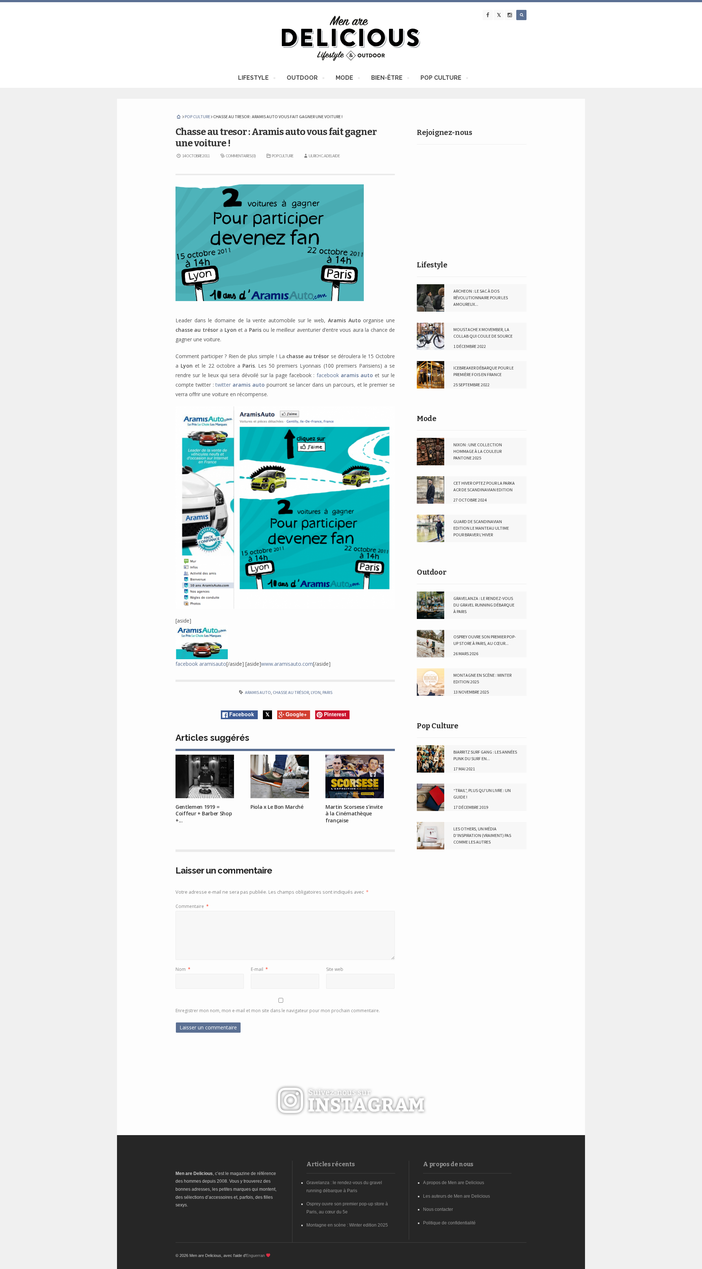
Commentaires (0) (241, 155)
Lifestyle (432, 264)
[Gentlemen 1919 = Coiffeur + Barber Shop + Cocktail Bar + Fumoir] (205, 776)
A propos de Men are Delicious (453, 1182)
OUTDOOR (302, 78)
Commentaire (192, 906)
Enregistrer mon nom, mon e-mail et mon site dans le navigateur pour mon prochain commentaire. (278, 1010)
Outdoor (431, 572)
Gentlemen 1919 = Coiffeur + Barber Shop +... (204, 813)
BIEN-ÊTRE (387, 78)
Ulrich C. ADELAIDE (324, 155)
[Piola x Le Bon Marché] (279, 776)
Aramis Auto (258, 692)
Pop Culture (437, 725)
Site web (334, 969)
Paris (327, 692)
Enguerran (255, 1255)
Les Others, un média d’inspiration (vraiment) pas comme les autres (482, 835)
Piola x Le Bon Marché (276, 807)
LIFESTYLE (253, 78)
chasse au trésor (291, 692)
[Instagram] (510, 15)
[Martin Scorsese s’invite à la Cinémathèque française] (354, 776)
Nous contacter (438, 1209)
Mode (426, 418)
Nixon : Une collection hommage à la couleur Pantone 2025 (477, 451)
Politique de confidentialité (449, 1222)
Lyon (316, 692)
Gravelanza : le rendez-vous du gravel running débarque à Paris (483, 605)
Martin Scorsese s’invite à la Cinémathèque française (354, 813)
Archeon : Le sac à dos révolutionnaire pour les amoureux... (480, 297)
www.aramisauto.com (287, 663)
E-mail (259, 969)
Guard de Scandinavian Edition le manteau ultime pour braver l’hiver (481, 528)
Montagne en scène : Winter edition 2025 (347, 1225)
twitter (240, 384)
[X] (499, 15)
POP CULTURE (440, 78)
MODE (344, 78)
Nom (183, 969)
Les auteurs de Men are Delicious (456, 1196)
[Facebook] (488, 15)
